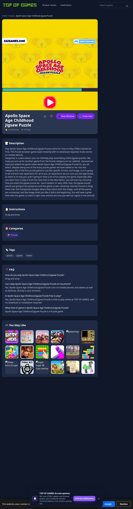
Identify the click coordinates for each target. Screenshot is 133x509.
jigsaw (19, 255)
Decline (124, 504)
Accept (108, 504)
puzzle (9, 255)
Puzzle (11, 16)
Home (4, 16)
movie (29, 255)
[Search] (127, 6)
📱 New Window (66, 116)
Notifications (66, 5)
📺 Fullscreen (85, 116)
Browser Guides (49, 5)
